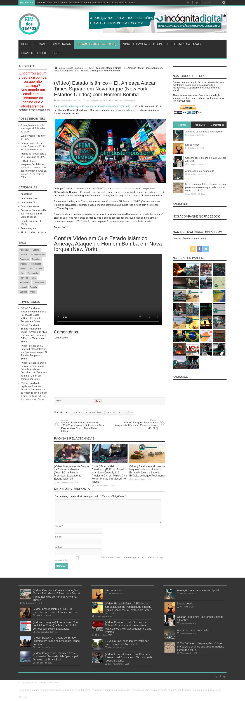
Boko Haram (61, 44)
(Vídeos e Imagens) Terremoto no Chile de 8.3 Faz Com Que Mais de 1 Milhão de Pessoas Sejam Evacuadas (56, 625)
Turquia (33, 287)
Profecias (24, 278)
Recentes (182, 124)
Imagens (111, 413)
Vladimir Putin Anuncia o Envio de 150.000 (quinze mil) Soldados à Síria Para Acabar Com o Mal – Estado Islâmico (82, 426)
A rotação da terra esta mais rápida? (204, 131)
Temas (40, 44)
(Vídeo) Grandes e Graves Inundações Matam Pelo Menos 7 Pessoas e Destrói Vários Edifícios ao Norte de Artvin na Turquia (56, 595)
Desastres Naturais (184, 44)
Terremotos (25, 282)
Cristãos (23, 254)
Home (25, 44)
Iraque (22, 268)
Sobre (57, 53)
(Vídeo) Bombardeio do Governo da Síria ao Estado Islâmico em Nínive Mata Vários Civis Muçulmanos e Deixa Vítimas (128, 627)
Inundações (36, 264)
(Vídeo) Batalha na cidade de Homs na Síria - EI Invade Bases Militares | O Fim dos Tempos (33, 315)
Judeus (39, 268)
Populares (199, 124)
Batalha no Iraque (30, 206)
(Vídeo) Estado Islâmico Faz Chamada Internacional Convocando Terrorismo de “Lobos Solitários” (128, 657)
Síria (34, 278)
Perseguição (32, 273)
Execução (24, 259)
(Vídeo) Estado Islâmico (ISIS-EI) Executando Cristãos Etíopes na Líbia (55, 610)
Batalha (36, 250)
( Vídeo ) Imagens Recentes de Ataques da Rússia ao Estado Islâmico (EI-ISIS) (136, 424)
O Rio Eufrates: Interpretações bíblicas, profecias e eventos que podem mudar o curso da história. (33, 167)
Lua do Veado (28, 135)
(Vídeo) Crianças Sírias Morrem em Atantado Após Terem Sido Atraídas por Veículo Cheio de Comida (86, 2)
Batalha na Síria (29, 202)
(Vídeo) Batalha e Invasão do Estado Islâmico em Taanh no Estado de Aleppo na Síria (56, 641)
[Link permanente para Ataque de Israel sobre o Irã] (178, 179)
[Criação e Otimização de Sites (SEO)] (158, 32)
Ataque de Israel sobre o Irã (199, 171)
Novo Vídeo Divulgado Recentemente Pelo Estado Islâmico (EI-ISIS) (94, 106)
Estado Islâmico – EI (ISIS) (96, 44)
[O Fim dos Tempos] (29, 34)
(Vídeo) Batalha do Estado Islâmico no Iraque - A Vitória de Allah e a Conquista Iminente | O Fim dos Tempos (34, 332)
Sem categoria (28, 228)
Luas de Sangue (34, 53)
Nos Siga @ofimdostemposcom (197, 231)
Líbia (22, 273)
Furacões (36, 259)
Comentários (217, 124)
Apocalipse (76, 413)
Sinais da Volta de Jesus (142, 44)
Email (58, 536)
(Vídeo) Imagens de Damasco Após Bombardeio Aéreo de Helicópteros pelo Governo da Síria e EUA (56, 656)
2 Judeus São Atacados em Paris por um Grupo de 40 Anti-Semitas (127, 642)
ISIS (121, 413)
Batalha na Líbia (29, 198)
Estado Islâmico (94, 413)
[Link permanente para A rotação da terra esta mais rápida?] (178, 140)
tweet (58, 400)
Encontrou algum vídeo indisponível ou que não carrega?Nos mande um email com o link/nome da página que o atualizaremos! (33, 89)
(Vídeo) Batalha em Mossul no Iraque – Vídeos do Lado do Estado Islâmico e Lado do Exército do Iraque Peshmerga (147, 471)
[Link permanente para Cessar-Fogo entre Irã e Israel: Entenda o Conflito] (178, 166)
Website (59, 547)
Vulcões (23, 292)
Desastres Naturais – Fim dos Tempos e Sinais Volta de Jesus (34, 213)
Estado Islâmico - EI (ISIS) (80, 68)
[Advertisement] (109, 370)
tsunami (23, 287)
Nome (58, 526)
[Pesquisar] (224, 2)
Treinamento (38, 282)
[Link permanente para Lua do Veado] (178, 153)
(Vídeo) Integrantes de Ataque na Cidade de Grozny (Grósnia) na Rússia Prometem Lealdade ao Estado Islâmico (71, 472)
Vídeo (130, 413)
